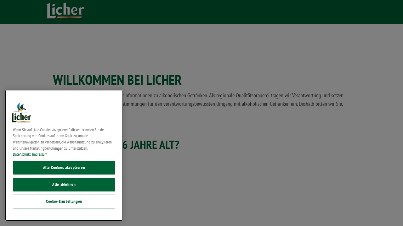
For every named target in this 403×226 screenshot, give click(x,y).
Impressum (39, 154)
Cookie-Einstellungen (64, 201)
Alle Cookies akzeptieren (64, 167)
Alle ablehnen (64, 184)
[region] (64, 155)
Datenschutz (22, 154)
